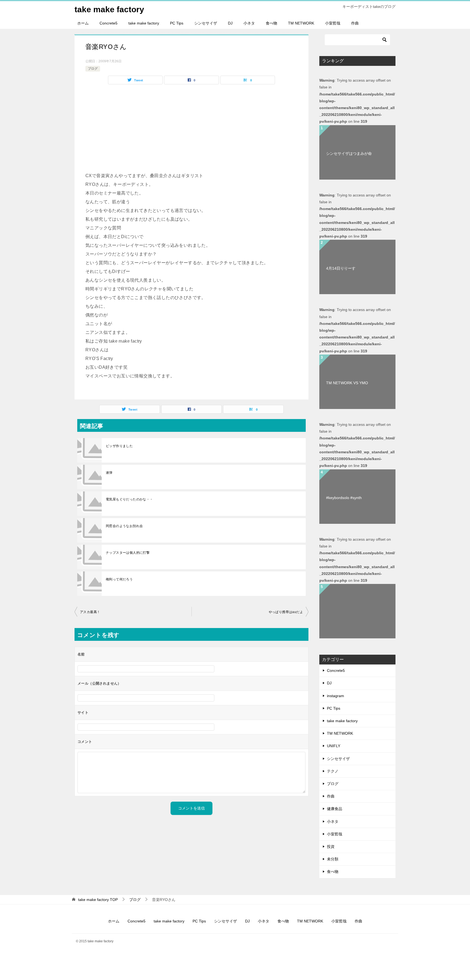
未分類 (332, 859)
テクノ (332, 771)
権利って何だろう (119, 579)
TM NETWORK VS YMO (347, 383)
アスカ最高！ (90, 612)
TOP (98, 899)
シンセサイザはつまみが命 (349, 153)
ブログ (93, 68)
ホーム (83, 23)
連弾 (109, 473)
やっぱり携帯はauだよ (286, 612)
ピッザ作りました (119, 446)
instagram (335, 696)
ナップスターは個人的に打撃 (128, 553)
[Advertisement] (191, 131)
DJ (230, 23)
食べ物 (271, 23)
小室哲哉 (332, 23)
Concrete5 (109, 23)
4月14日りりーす (340, 268)
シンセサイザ (205, 23)
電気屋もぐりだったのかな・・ (129, 499)
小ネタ (249, 23)
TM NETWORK (301, 23)
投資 (331, 846)
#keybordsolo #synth (344, 498)
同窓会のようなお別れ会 (124, 526)
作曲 (355, 23)
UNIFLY (333, 746)
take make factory (109, 9)
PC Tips (176, 23)
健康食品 (334, 809)
